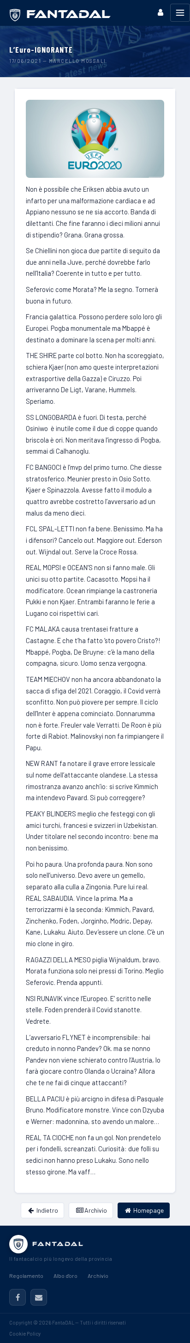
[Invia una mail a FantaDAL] (38, 1297)
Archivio (95, 1210)
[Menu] (180, 13)
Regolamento (26, 1275)
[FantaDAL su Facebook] (17, 1297)
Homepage (148, 1210)
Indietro (46, 1210)
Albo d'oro (65, 1275)
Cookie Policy (25, 1334)
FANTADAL (58, 1243)
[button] (160, 12)
